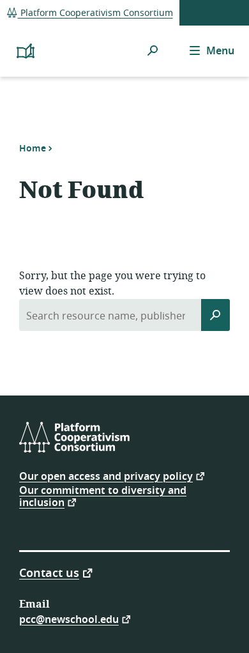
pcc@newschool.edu (69, 619)
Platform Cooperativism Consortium (95, 13)
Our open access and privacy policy (106, 476)
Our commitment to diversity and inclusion (102, 497)
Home (32, 148)
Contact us (49, 572)
